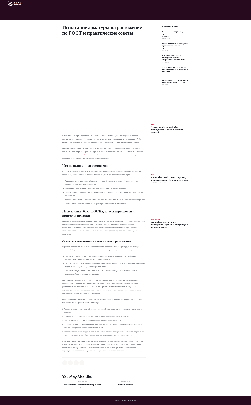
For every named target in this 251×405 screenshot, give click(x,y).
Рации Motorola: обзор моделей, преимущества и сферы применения (175, 46)
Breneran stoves (125, 385)
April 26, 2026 (165, 50)
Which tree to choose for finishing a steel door (82, 386)
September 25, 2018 (125, 381)
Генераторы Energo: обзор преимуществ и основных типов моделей (174, 34)
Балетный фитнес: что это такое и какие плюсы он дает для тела (175, 81)
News (152, 124)
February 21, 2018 (82, 381)
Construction (155, 219)
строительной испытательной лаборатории (91, 155)
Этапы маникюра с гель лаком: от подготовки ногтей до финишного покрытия (175, 69)
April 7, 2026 (165, 74)
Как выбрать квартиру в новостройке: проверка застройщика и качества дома (173, 58)
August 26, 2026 (166, 38)
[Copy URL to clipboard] (81, 362)
